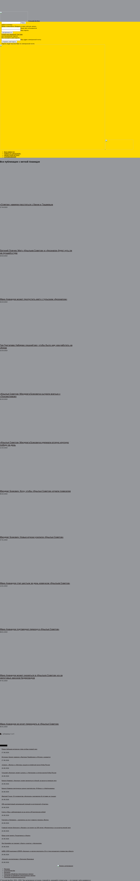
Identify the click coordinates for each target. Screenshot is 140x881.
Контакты (7, 872)
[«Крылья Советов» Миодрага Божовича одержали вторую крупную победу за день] (36, 422)
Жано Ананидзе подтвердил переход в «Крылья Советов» (29, 629)
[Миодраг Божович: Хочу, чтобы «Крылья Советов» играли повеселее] (36, 470)
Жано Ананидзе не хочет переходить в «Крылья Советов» (29, 724)
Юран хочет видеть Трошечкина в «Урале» (16, 835)
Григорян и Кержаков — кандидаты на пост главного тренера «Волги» (25, 820)
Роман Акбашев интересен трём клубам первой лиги (19, 749)
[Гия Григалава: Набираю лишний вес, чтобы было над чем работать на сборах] (36, 324)
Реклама (7, 869)
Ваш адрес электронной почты (30, 39)
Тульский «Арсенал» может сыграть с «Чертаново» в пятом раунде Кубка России (29, 773)
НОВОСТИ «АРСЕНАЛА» (12, 153)
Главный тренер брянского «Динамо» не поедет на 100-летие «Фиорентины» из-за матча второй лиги (36, 827)
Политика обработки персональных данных (18, 874)
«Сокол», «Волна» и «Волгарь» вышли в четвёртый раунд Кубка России (26, 765)
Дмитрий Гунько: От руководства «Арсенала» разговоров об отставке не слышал (29, 796)
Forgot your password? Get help (12, 34)
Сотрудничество (9, 870)
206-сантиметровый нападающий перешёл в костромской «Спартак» (25, 804)
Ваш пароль (24, 30)
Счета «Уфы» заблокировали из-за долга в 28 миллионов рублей (24, 812)
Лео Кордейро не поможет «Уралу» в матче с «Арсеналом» (22, 843)
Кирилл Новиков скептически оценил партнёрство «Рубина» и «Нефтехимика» (28, 788)
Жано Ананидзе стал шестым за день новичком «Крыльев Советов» (35, 583)
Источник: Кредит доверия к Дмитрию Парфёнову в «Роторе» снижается (26, 757)
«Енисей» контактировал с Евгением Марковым (18, 859)
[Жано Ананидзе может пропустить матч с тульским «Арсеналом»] (36, 278)
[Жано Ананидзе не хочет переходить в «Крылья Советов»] (36, 703)
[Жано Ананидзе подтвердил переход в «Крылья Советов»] (36, 609)
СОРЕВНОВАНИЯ (10, 157)
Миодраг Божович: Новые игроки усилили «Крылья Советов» (31, 537)
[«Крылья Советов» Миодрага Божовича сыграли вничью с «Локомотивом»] (36, 373)
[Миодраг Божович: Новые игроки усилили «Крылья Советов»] (36, 516)
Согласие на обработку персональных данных (19, 875)
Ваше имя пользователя (28, 28)
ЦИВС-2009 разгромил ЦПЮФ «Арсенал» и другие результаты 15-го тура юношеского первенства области (37, 851)
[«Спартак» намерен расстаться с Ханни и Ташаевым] (36, 184)
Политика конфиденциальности (14, 877)
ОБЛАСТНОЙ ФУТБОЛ (11, 155)
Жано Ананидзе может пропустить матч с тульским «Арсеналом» (33, 299)
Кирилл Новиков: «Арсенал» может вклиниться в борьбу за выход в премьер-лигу (29, 780)
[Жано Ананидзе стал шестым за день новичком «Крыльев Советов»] (36, 562)
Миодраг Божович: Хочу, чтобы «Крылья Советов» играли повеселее (35, 491)
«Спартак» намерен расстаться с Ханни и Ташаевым (26, 204)
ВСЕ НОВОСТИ (9, 152)
